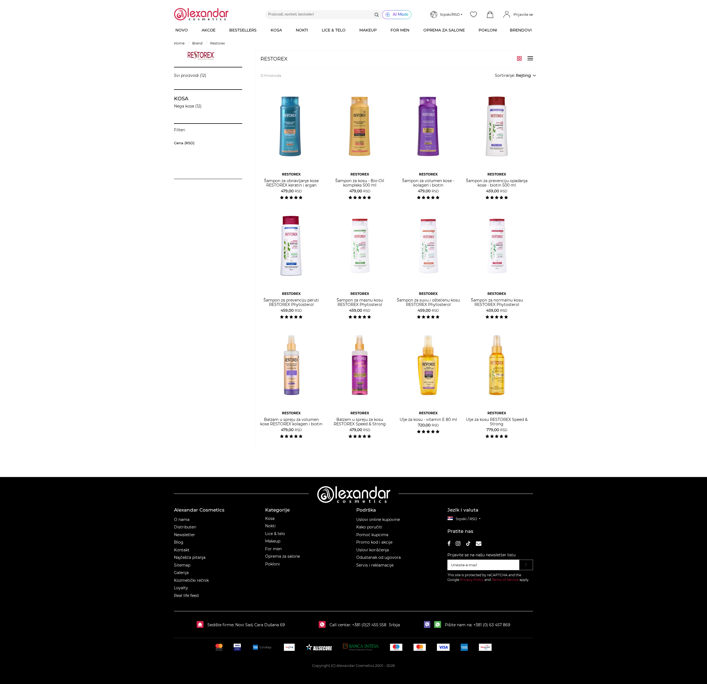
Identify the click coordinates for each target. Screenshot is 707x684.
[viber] (428, 624)
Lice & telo (275, 533)
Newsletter (184, 534)
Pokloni (272, 564)
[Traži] (376, 14)
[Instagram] (458, 544)
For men (273, 548)
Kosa (270, 518)
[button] (489, 14)
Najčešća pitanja (189, 557)
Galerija (181, 572)
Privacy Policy (472, 580)
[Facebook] (449, 544)
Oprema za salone (282, 556)
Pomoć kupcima (372, 534)
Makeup (272, 541)
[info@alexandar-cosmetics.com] (478, 544)
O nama (181, 519)
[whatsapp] (439, 624)
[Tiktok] (468, 544)
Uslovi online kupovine (378, 519)
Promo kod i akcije (374, 542)
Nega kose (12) (188, 106)
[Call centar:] (323, 624)
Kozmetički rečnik (191, 580)
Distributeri (185, 527)
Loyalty (181, 587)
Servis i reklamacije (375, 565)
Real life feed (186, 595)
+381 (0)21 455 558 (368, 624)
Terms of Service (505, 580)
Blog (178, 542)
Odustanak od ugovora (378, 557)
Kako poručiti (369, 527)
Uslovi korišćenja (372, 549)
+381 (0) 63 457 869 (491, 624)
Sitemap (182, 565)
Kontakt (181, 549)
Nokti (270, 525)
